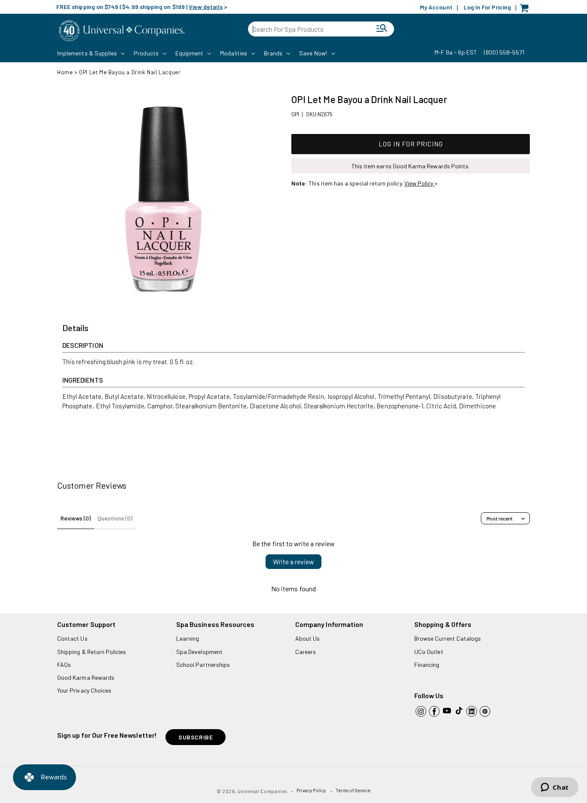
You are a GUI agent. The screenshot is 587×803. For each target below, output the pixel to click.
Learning (187, 638)
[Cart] (526, 10)
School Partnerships (203, 664)
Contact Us (72, 638)
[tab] (75, 328)
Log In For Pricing (487, 7)
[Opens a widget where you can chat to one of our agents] (554, 788)
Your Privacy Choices (84, 690)
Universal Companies (262, 791)
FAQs (64, 664)
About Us (307, 638)
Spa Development (199, 651)
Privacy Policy (311, 790)
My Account (436, 7)
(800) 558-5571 (504, 52)
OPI (295, 114)
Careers (305, 651)
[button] (90, 53)
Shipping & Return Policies (91, 651)
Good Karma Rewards (85, 677)
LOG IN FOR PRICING (411, 144)
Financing (427, 664)
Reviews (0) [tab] (76, 518)
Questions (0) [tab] (115, 518)
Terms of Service (353, 790)
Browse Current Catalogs (447, 638)
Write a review (293, 561)
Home (65, 72)
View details (206, 6)
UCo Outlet (428, 651)
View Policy (419, 183)
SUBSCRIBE (195, 737)
